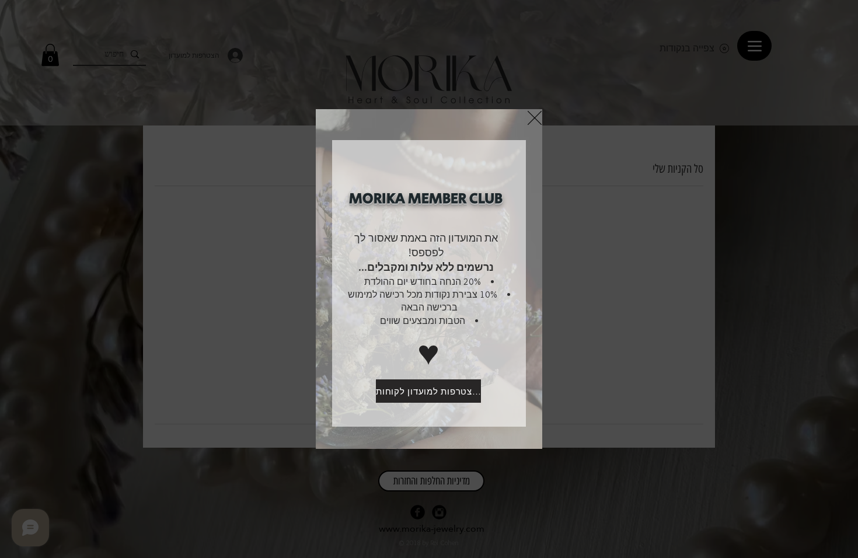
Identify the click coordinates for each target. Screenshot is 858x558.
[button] (534, 118)
